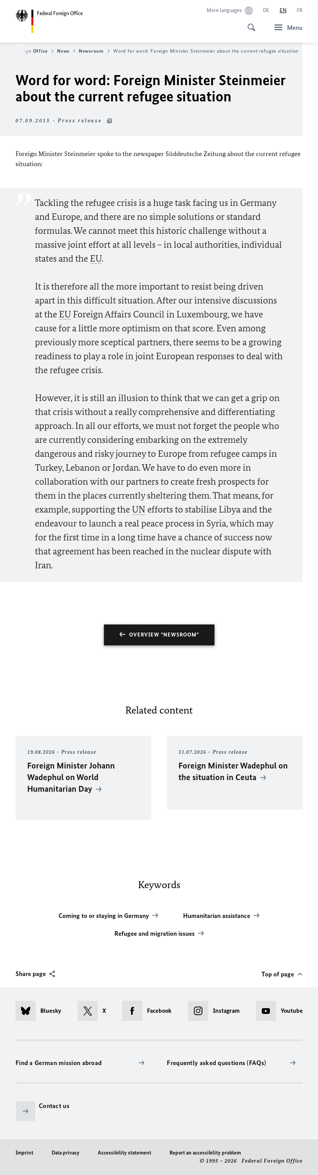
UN (138, 509)
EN (283, 10)
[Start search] (249, 23)
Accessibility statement (124, 1152)
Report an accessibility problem (205, 1152)
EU (96, 258)
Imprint (24, 1152)
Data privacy (66, 1152)
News (63, 51)
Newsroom (91, 51)
